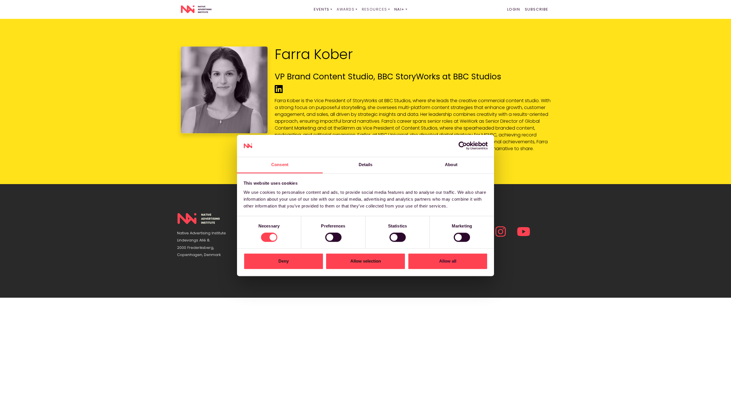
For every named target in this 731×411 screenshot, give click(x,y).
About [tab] (451, 164)
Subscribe (536, 9)
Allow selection (365, 261)
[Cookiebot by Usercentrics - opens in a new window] (463, 146)
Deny (283, 261)
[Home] (196, 9)
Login (513, 9)
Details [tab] (366, 164)
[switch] (333, 237)
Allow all (447, 261)
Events (322, 9)
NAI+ (399, 9)
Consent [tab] (279, 164)
